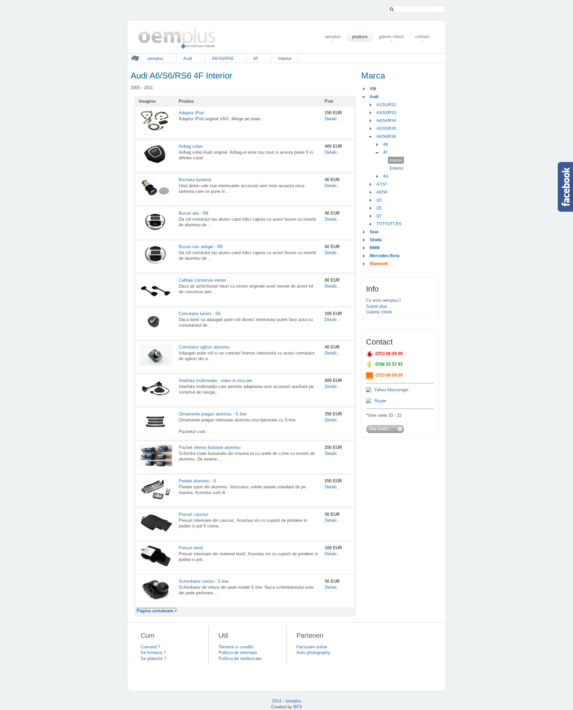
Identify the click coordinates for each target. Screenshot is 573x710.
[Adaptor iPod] (155, 130)
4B (385, 144)
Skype (380, 400)
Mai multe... (380, 428)
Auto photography (313, 652)
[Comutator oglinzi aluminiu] (155, 364)
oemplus (155, 58)
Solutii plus (376, 306)
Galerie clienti (379, 311)
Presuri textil (191, 547)
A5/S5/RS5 (386, 128)
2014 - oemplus (286, 700)
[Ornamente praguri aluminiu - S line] (155, 431)
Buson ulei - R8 (193, 213)
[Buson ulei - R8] (155, 230)
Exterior (397, 168)
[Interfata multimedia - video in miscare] (155, 398)
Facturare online (311, 646)
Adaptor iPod (191, 112)
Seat (374, 232)
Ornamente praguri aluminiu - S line (212, 413)
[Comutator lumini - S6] (155, 331)
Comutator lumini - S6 (200, 313)
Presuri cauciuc (194, 514)
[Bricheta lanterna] (155, 197)
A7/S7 (381, 184)
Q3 (379, 200)
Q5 (379, 208)
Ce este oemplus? (383, 300)
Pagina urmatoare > (157, 610)
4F (255, 58)
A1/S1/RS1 (386, 104)
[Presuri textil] (155, 565)
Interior (396, 160)
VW (373, 88)
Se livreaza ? (153, 652)
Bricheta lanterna (195, 179)
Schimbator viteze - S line (203, 581)
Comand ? (150, 646)
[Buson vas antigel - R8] (155, 264)
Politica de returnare (238, 652)
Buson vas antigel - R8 (201, 246)
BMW (375, 248)
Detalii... (333, 118)
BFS (297, 706)
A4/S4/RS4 (386, 120)
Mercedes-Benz (385, 255)
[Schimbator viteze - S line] (155, 598)
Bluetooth (379, 263)
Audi (187, 58)
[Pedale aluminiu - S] (155, 498)
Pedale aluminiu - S (197, 480)
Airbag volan (191, 146)
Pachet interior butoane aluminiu (209, 447)
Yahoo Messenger (391, 389)
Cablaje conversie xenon (202, 280)
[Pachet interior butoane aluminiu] (155, 465)
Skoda (376, 240)
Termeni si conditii (236, 646)
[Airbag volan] (155, 163)
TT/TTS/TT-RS (389, 224)
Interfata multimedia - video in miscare (215, 380)
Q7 (379, 216)
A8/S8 (381, 192)
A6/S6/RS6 (222, 58)
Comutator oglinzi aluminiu (204, 347)
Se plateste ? (153, 658)
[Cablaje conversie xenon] (155, 297)
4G (385, 176)
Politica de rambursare (240, 658)
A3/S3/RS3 (386, 112)
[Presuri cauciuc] (155, 531)
